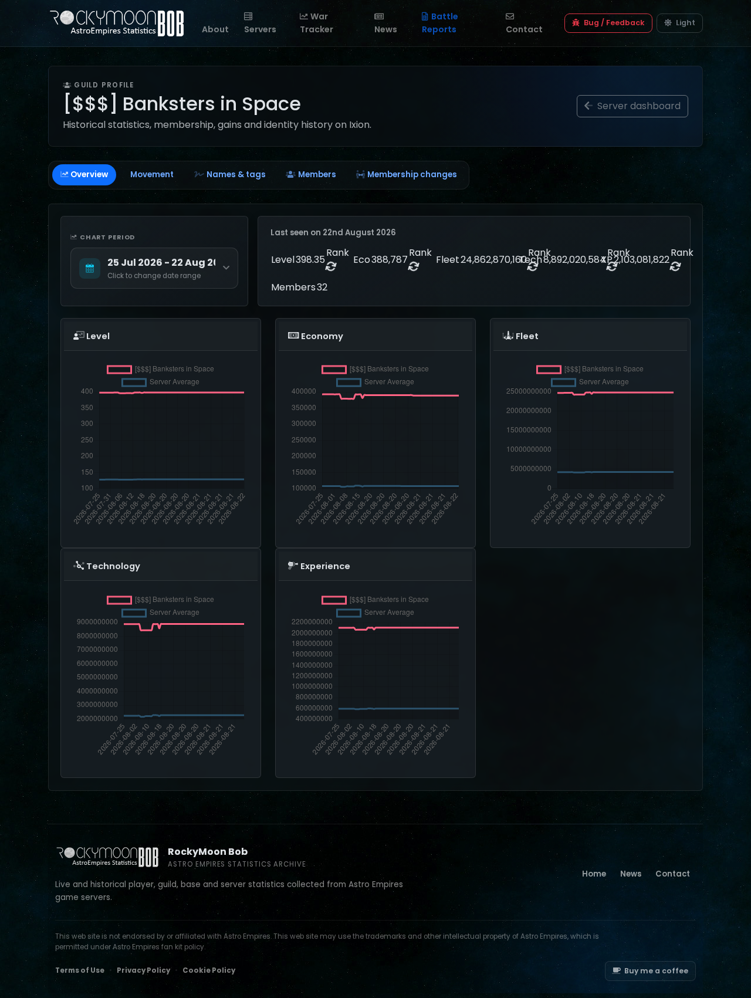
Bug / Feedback (613, 23)
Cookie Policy (208, 970)
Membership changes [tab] (412, 174)
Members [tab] (317, 174)
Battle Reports (440, 23)
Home (594, 873)
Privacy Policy (143, 970)
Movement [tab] (152, 174)
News (385, 29)
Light (684, 23)
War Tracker (316, 23)
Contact (524, 29)
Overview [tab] (89, 174)
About (215, 29)
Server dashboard (638, 106)
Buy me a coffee (656, 971)
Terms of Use (79, 970)
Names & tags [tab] (236, 174)
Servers (260, 29)
